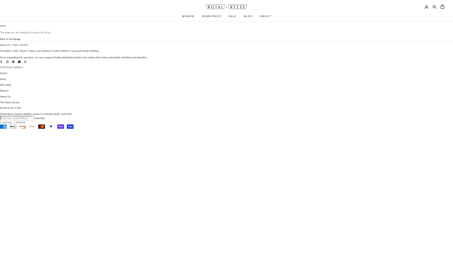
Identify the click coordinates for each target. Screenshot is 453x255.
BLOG (248, 16)
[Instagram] (7, 62)
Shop (3, 79)
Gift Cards (5, 85)
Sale (232, 16)
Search (3, 73)
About (265, 16)
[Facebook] (1, 62)
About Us (5, 96)
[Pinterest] (13, 62)
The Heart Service (9, 102)
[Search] (434, 6)
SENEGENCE (211, 16)
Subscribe (39, 118)
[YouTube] (19, 62)
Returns (4, 90)
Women (188, 16)
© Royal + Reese (12, 122)
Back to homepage (10, 39)
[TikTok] (25, 62)
